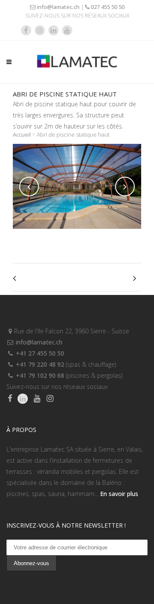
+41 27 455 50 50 (39, 353)
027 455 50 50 (106, 7)
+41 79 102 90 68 (39, 375)
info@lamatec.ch (58, 7)
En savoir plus (119, 494)
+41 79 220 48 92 (39, 364)
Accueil (22, 134)
